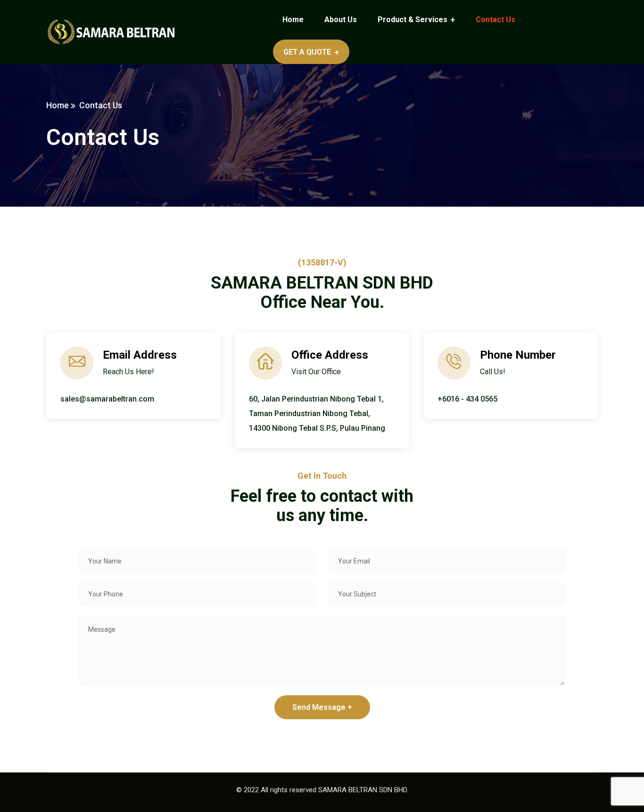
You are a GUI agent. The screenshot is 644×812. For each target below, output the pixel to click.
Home (57, 105)
